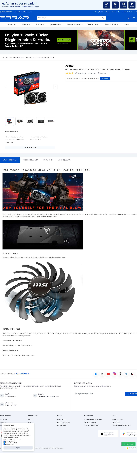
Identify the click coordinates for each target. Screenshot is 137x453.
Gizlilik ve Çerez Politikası (11, 437)
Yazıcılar (126, 24)
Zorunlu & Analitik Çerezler (12, 439)
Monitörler (39, 24)
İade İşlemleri (61, 425)
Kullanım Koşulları (90, 422)
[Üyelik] (134, 18)
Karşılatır (93, 73)
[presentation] (5, 87)
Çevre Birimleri (55, 24)
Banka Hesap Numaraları (93, 419)
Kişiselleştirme (9, 444)
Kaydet (18, 447)
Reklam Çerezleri (10, 441)
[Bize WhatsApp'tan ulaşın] (2, 404)
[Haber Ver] (105, 78)
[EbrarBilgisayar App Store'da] (108, 433)
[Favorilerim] (128, 18)
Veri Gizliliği (116, 422)
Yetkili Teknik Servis (63, 422)
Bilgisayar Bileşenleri (74, 24)
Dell (29, 422)
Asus (30, 419)
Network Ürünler (110, 24)
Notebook (11, 24)
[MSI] (69, 65)
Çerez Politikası (117, 419)
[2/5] (66, 73)
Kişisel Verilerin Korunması (121, 425)
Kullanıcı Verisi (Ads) (11, 442)
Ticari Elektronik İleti (91, 425)
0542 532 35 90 (7, 12)
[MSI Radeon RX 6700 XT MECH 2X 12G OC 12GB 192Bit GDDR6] (30, 88)
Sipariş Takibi (60, 419)
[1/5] (66, 73)
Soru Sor (103, 73)
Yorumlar (82, 73)
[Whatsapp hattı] (128, 444)
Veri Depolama (93, 24)
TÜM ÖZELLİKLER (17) (30, 147)
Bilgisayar (25, 24)
